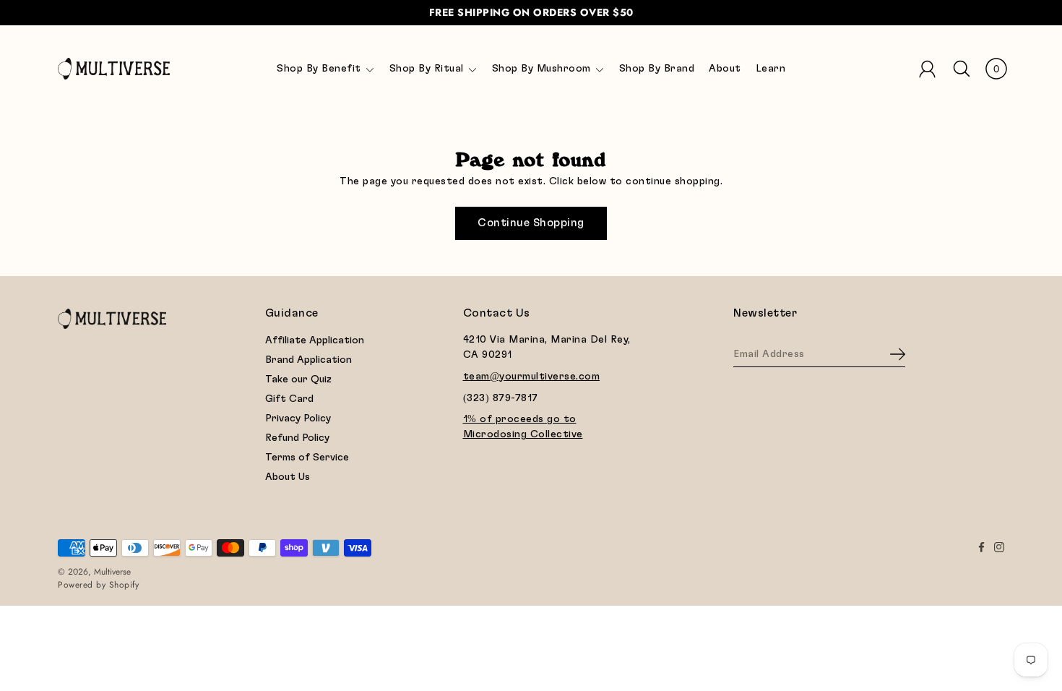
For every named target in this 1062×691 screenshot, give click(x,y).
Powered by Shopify (98, 584)
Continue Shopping (531, 223)
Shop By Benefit (319, 69)
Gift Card (289, 399)
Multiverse (112, 571)
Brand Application (308, 360)
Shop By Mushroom (541, 69)
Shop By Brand (657, 69)
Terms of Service (307, 457)
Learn (771, 69)
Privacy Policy (298, 418)
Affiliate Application (314, 340)
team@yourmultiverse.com (531, 377)
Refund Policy (297, 438)
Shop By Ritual (426, 69)
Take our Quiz (298, 379)
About (725, 69)
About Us (287, 477)
